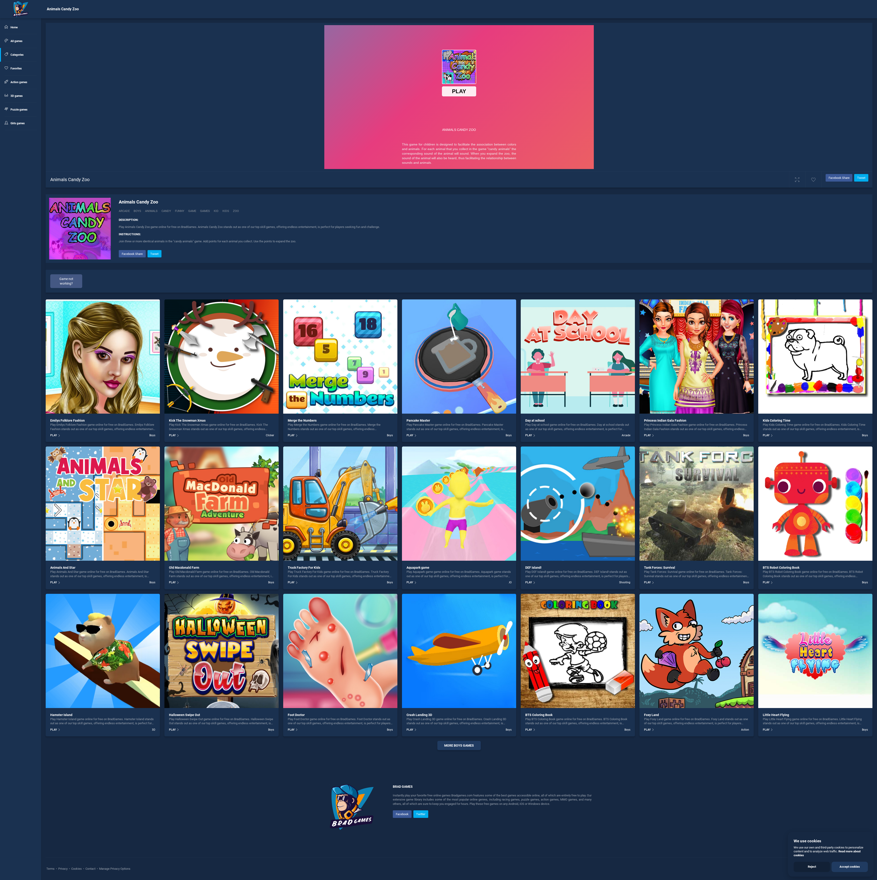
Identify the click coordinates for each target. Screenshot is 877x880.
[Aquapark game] (459, 504)
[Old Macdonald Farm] (221, 504)
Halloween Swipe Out (184, 715)
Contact (90, 868)
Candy (166, 211)
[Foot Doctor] (340, 651)
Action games (18, 82)
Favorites (16, 68)
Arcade (124, 211)
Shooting (624, 582)
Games (205, 211)
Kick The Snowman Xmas (187, 420)
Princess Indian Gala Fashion (665, 420)
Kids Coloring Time (776, 420)
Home (14, 27)
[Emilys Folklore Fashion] (103, 356)
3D (153, 729)
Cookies (76, 868)
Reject (812, 866)
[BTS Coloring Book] (578, 651)
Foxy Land (651, 715)
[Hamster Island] (103, 651)
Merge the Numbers (302, 420)
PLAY (53, 435)
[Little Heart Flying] (815, 651)
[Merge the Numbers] (340, 356)
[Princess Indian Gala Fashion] (696, 356)
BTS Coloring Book (538, 715)
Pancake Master (418, 420)
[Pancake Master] (459, 356)
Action (745, 729)
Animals (151, 211)
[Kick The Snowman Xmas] (221, 356)
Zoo (236, 211)
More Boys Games (459, 745)
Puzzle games (18, 109)
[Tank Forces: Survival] (696, 504)
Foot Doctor (296, 715)
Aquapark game (418, 567)
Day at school (535, 420)
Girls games (17, 123)
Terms (50, 868)
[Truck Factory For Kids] (340, 504)
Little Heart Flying (776, 715)
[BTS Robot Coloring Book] (815, 504)
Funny (179, 211)
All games (16, 41)
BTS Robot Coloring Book (781, 567)
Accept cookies (850, 866)
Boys (137, 211)
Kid (216, 211)
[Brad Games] (20, 9)
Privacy (63, 868)
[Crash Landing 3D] (459, 651)
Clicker (270, 435)
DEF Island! (533, 567)
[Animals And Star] (103, 504)
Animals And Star (62, 567)
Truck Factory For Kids (304, 567)
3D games (16, 96)
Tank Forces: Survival (659, 567)
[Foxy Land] (696, 651)
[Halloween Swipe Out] (221, 651)
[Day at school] (578, 356)
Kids (225, 211)
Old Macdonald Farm (184, 567)
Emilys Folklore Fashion (67, 420)
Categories (17, 54)
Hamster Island (61, 715)
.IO (510, 582)
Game (192, 211)
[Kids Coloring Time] (815, 356)
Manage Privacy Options (114, 868)
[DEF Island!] (578, 504)
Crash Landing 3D (419, 715)
